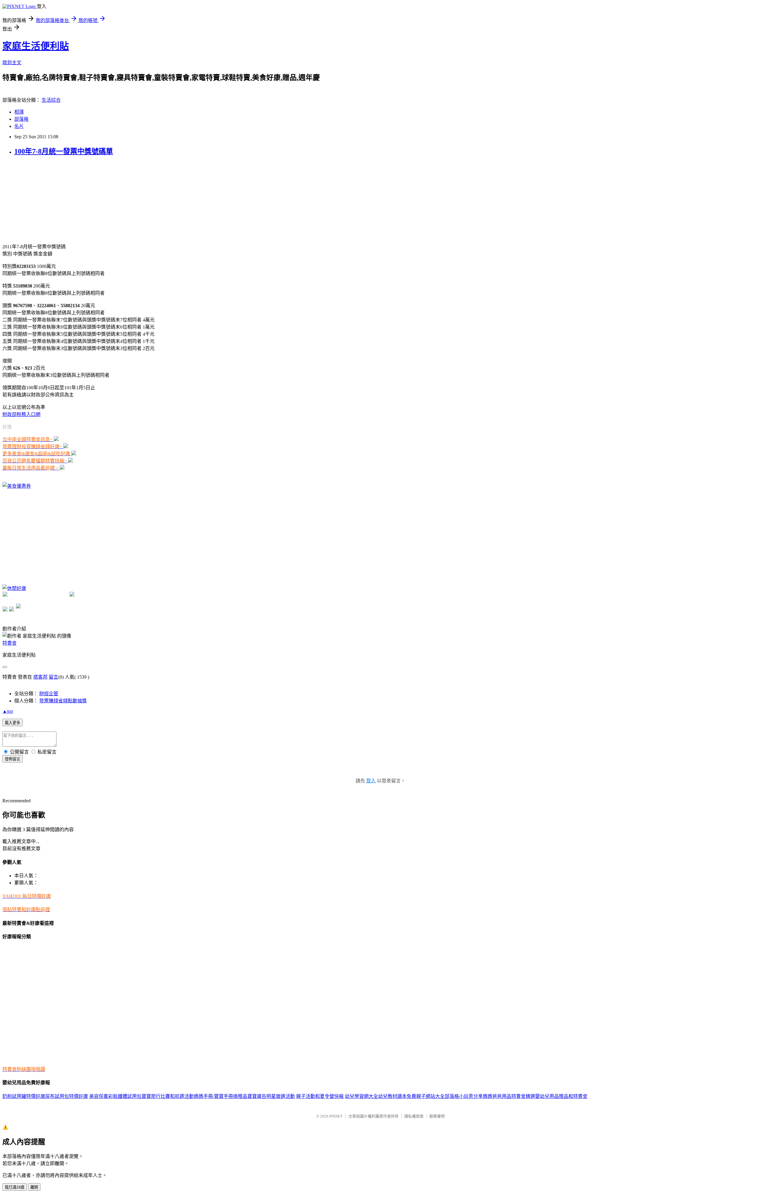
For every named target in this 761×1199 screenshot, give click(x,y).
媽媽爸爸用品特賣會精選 (509, 1096)
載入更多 (12, 723)
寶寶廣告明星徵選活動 (271, 1096)
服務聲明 (437, 1116)
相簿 (19, 111)
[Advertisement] (47, 199)
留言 (53, 676)
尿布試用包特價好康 (66, 1096)
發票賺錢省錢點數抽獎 (63, 700)
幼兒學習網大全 (361, 1096)
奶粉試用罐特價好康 (23, 1096)
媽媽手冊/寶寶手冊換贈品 (220, 1096)
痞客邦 (40, 676)
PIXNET (336, 1116)
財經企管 (48, 693)
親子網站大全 (430, 1096)
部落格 (21, 119)
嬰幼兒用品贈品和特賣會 (561, 1096)
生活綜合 (51, 100)
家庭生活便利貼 (35, 46)
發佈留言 (12, 759)
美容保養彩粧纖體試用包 (115, 1096)
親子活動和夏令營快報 (320, 1096)
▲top (7, 711)
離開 (34, 1187)
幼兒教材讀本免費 (397, 1096)
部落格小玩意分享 (464, 1096)
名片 (19, 126)
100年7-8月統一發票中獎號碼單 (63, 151)
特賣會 (9, 643)
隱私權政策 (414, 1116)
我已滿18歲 (14, 1187)
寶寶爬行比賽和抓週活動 (167, 1096)
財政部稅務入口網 (21, 414)
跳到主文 (11, 62)
